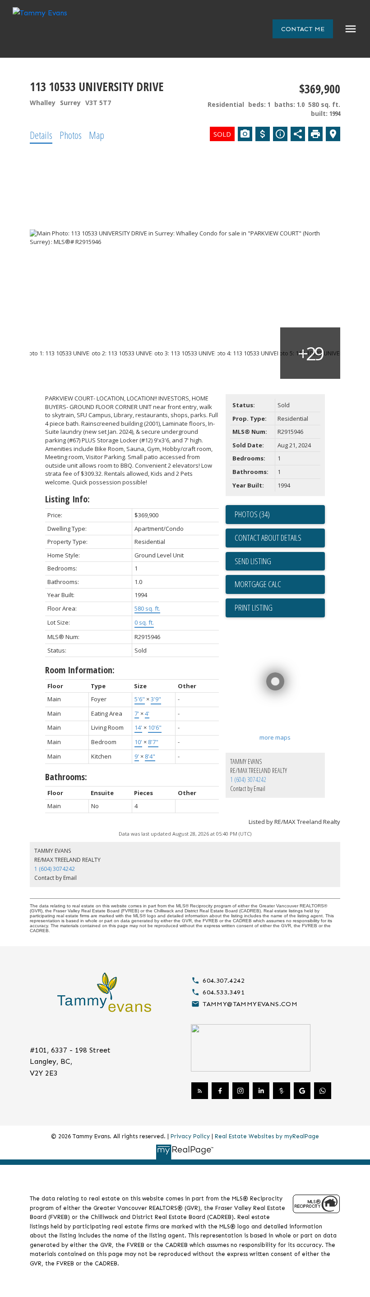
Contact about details (268, 537)
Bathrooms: (66, 777)
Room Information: (80, 670)
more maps (275, 737)
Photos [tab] (71, 135)
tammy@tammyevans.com (250, 1004)
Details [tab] (41, 135)
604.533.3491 (224, 992)
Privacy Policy (190, 1136)
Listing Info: (67, 499)
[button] (303, 28)
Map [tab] (96, 135)
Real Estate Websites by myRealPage (267, 1136)
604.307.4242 (224, 980)
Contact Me (302, 29)
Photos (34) (252, 514)
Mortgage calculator (280, 584)
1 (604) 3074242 (248, 779)
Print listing (254, 607)
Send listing (253, 561)
